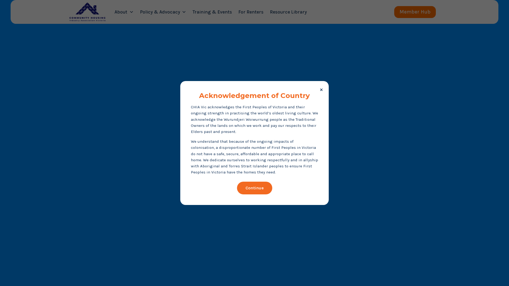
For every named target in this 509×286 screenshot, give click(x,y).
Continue (254, 187)
